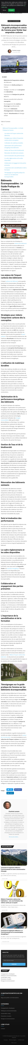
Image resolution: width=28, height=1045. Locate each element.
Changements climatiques (8, 1008)
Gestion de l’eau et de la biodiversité (14, 150)
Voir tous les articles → (14, 836)
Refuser (4, 10)
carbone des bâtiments (20, 243)
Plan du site (14, 1042)
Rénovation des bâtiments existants (13, 153)
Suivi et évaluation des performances (14, 155)
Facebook (19, 789)
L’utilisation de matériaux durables (13, 143)
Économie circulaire (6, 1016)
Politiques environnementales (8, 1010)
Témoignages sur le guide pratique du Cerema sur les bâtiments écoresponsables (14, 174)
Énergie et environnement (8, 1018)
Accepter (11, 10)
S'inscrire (14, 964)
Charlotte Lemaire (14, 811)
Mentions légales (12, 1040)
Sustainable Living (5, 1013)
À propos (6, 1040)
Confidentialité (21, 1040)
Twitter (10, 789)
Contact (3, 1028)
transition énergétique (13, 568)
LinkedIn (11, 793)
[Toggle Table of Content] (2, 125)
